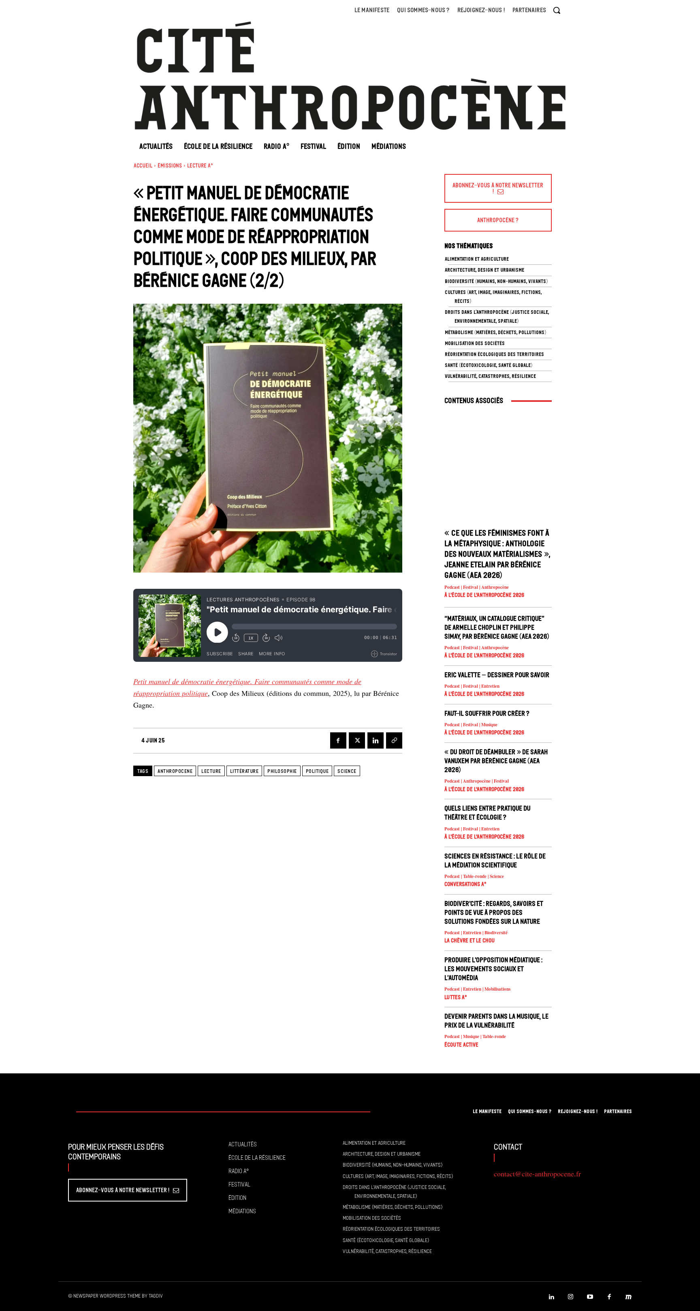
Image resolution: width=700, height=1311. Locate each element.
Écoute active (461, 1044)
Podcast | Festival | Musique (470, 725)
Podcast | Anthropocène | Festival (476, 781)
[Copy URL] (394, 740)
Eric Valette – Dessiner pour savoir (496, 675)
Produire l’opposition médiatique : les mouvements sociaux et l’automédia (493, 969)
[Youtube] (590, 1297)
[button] (556, 10)
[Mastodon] (628, 1297)
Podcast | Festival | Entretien (471, 686)
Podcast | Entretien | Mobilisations (477, 989)
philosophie (282, 771)
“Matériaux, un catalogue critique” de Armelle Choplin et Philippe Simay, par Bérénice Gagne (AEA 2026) (496, 627)
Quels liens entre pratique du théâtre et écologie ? (487, 812)
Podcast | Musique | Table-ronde (475, 1037)
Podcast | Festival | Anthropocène (476, 587)
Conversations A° (465, 884)
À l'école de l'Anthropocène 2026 (484, 595)
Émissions (170, 165)
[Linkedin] (375, 740)
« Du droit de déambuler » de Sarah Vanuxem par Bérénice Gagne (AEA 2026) (496, 761)
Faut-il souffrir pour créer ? (486, 713)
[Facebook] (338, 740)
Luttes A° (455, 997)
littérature (244, 771)
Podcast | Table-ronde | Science (474, 876)
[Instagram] (570, 1297)
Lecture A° (200, 165)
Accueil (143, 165)
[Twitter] (357, 740)
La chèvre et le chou (469, 940)
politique (317, 771)
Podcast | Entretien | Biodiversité (476, 933)
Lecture (211, 771)
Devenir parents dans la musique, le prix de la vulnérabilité (496, 1020)
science (346, 771)
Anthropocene (175, 771)
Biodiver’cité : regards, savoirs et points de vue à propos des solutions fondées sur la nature (493, 912)
